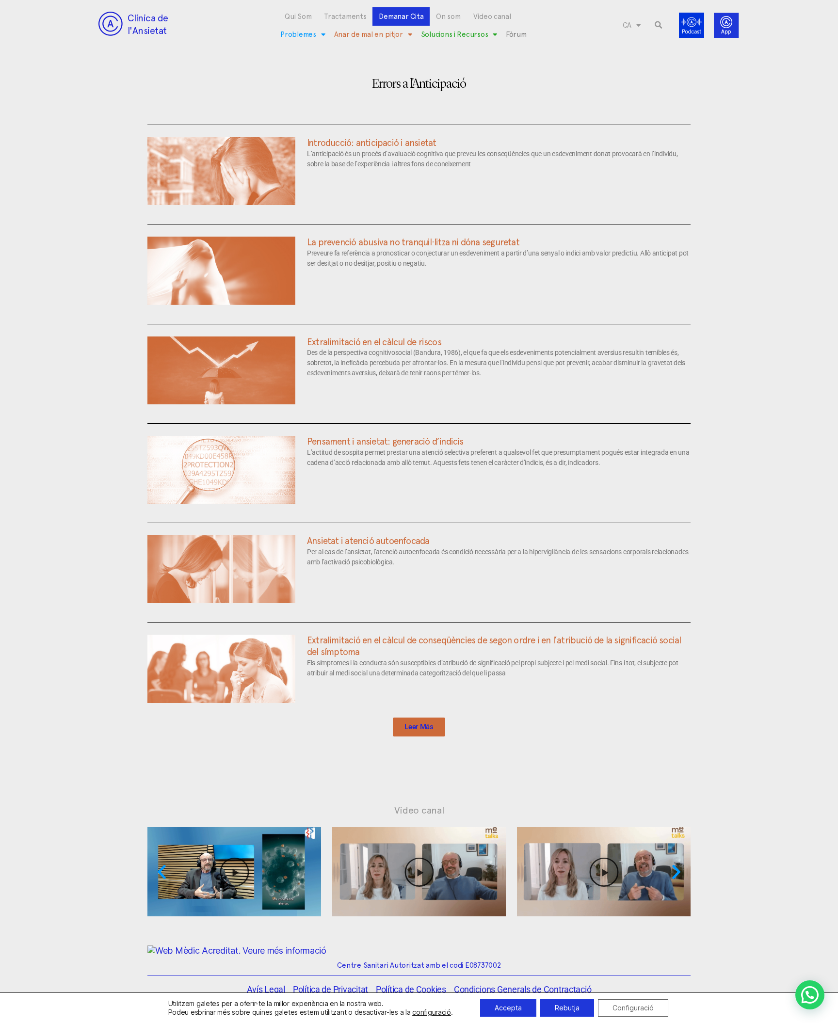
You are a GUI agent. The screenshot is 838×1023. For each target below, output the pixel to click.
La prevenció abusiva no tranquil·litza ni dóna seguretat (413, 242)
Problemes (298, 34)
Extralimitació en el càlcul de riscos (374, 341)
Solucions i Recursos (454, 34)
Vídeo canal (492, 16)
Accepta (508, 1008)
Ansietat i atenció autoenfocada (368, 540)
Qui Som (298, 16)
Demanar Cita (401, 16)
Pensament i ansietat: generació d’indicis (385, 441)
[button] (658, 25)
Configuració (633, 1008)
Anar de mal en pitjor (368, 34)
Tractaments (345, 16)
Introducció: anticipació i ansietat (371, 142)
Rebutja (567, 1008)
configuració (431, 1012)
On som (448, 16)
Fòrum (516, 34)
